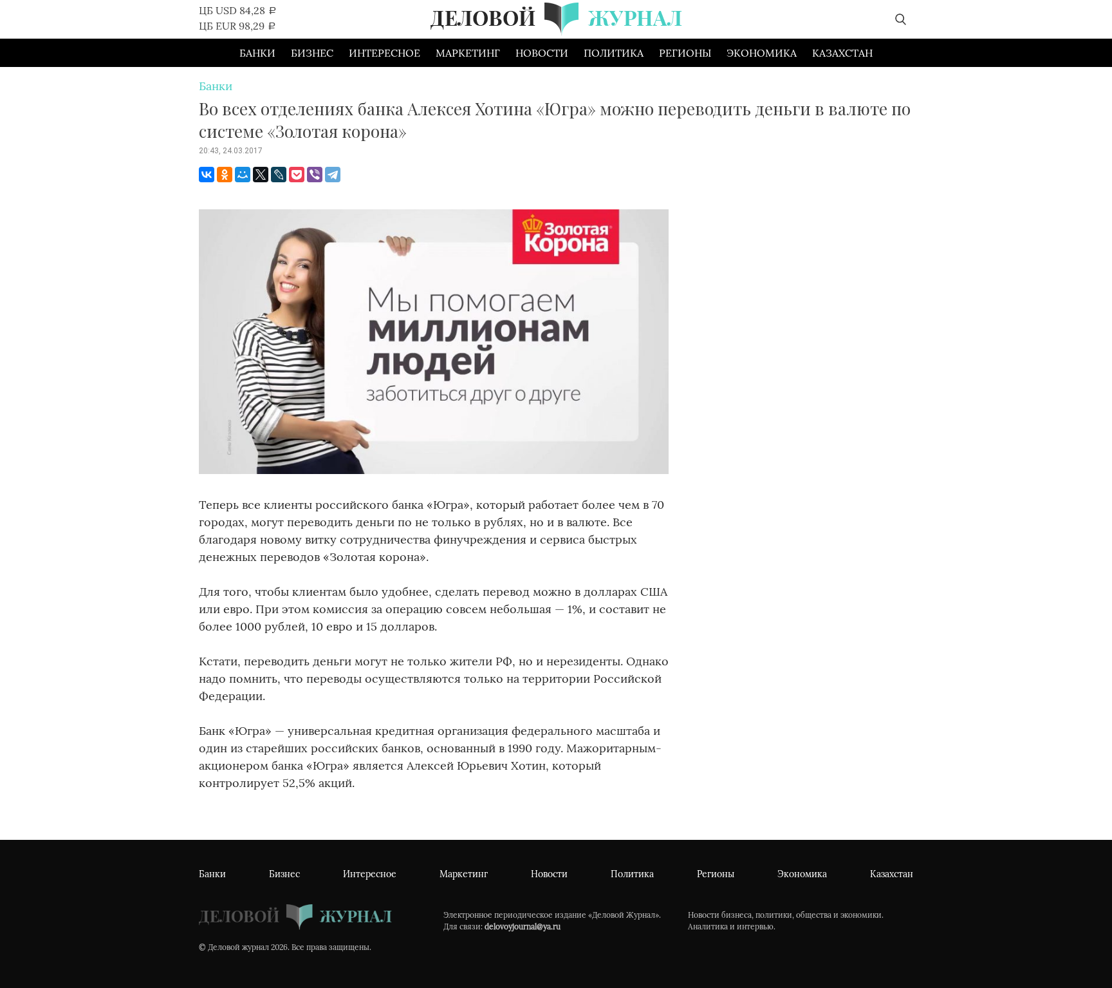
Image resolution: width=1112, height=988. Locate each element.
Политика (614, 52)
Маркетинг (468, 52)
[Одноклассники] (224, 174)
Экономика (762, 52)
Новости (541, 52)
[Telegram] (332, 174)
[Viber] (314, 174)
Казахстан (842, 52)
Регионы (685, 52)
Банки (257, 52)
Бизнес (312, 52)
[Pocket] (296, 174)
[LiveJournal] (278, 174)
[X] (260, 174)
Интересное (384, 52)
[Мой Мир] (242, 174)
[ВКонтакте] (206, 174)
